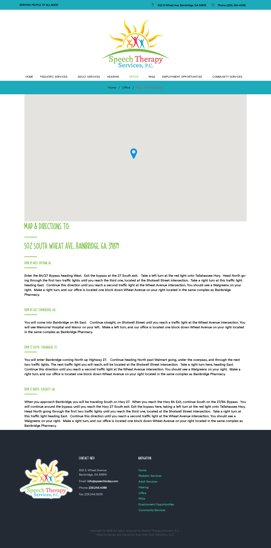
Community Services (227, 76)
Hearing (113, 76)
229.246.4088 (98, 487)
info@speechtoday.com (102, 481)
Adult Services (89, 76)
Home (29, 76)
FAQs (152, 76)
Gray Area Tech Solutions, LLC (155, 534)
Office (133, 76)
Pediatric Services (54, 76)
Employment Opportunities (182, 76)
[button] (133, 153)
